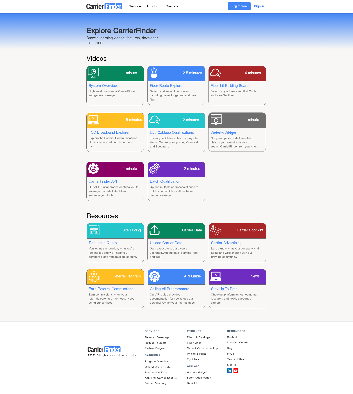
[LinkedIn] (229, 370)
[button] (135, 6)
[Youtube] (235, 370)
